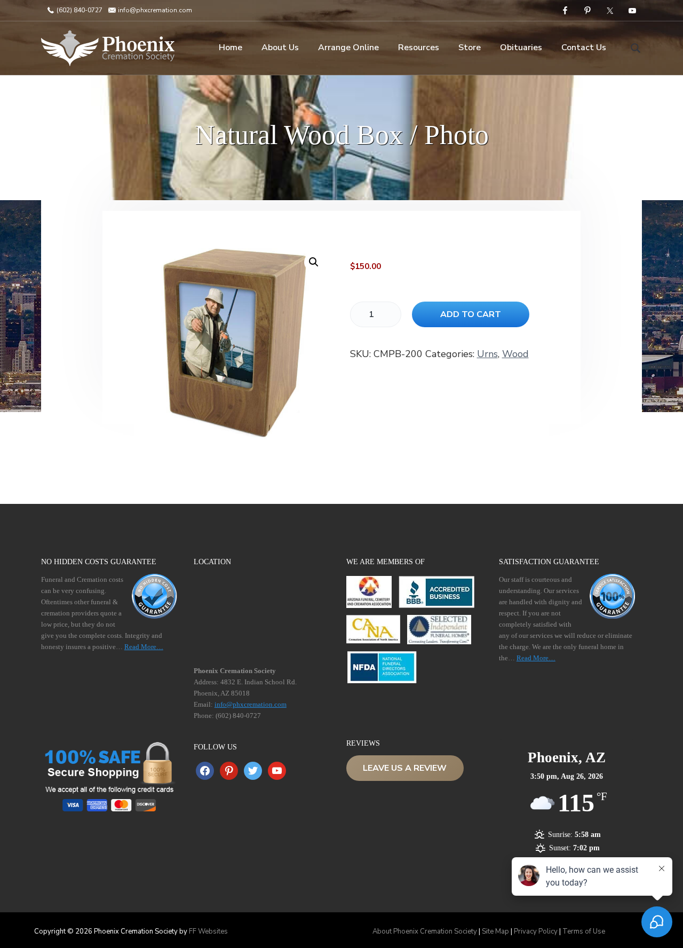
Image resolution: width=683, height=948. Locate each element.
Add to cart (470, 314)
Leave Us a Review (405, 768)
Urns (487, 353)
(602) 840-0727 (78, 10)
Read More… (143, 647)
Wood (515, 353)
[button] (313, 262)
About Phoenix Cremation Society (424, 931)
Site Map (495, 931)
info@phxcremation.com (154, 10)
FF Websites (208, 931)
